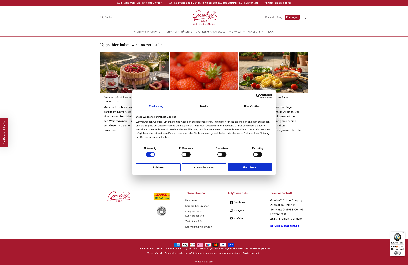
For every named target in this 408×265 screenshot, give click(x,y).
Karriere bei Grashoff (197, 206)
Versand (200, 253)
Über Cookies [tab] (251, 106)
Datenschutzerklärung (176, 253)
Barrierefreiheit (251, 253)
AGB (191, 253)
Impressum (211, 253)
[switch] (186, 154)
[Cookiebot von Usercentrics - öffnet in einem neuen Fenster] (258, 95)
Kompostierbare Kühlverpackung (194, 213)
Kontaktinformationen (230, 253)
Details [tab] (204, 106)
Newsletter (191, 200)
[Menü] (403, 233)
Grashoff (208, 262)
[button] (107, 17)
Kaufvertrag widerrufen (198, 226)
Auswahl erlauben (204, 167)
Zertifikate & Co (194, 221)
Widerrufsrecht (155, 253)
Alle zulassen (249, 167)
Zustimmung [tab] (156, 106)
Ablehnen (158, 167)
